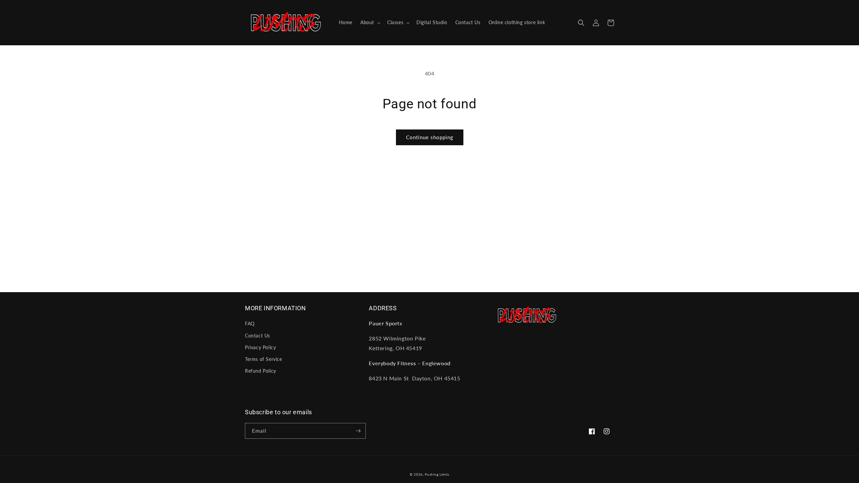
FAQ (250, 323)
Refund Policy (260, 371)
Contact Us (257, 335)
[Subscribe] (358, 431)
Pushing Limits (437, 474)
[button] (369, 22)
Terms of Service (263, 359)
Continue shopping (429, 137)
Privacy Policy (260, 347)
